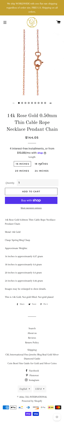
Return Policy (32, 342)
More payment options (31, 208)
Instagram (33, 380)
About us (32, 333)
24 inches (42, 170)
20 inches (22, 170)
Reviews (32, 337)
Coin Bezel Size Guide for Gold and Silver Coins (32, 363)
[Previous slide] (13, 103)
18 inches (41, 163)
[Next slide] (50, 103)
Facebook (34, 370)
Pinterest (34, 375)
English (23, 388)
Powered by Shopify (32, 400)
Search (32, 328)
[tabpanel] (32, 61)
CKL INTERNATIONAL (36, 396)
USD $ (38, 388)
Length (32, 156)
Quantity (10, 182)
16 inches (22, 163)
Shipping (32, 349)
